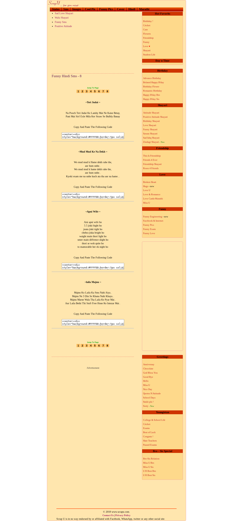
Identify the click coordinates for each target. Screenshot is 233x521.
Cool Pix (90, 9)
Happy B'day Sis (151, 99)
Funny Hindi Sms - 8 (67, 76)
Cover (121, 9)
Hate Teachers (150, 440)
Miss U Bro (148, 462)
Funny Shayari (150, 129)
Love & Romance (151, 194)
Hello (146, 381)
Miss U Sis (148, 467)
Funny (146, 42)
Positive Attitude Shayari (155, 116)
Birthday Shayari (151, 121)
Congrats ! (148, 436)
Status (56, 9)
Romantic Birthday (152, 90)
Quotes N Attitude (152, 393)
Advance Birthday (152, 78)
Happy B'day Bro (151, 95)
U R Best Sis (149, 475)
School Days (149, 397)
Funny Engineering (155, 216)
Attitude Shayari (151, 112)
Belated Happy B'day (153, 82)
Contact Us (108, 515)
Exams (146, 428)
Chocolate (148, 368)
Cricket (146, 25)
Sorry (148, 406)
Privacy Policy (123, 515)
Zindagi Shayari (154, 142)
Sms (65, 9)
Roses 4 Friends (151, 168)
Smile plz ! (148, 401)
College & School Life (154, 420)
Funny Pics (106, 9)
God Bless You (150, 372)
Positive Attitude (63, 26)
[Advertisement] (93, 50)
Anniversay (148, 364)
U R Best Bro (149, 471)
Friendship (148, 38)
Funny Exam (149, 229)
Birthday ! (148, 21)
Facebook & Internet (153, 220)
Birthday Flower (151, 86)
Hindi (131, 9)
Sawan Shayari (150, 133)
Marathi (144, 9)
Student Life (149, 54)
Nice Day (147, 389)
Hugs (148, 186)
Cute (145, 29)
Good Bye (148, 377)
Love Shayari (149, 125)
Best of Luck (149, 432)
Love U (146, 190)
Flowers (147, 33)
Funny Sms (60, 22)
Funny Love (149, 233)
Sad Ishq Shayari (151, 137)
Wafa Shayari (62, 17)
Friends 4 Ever (150, 160)
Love (146, 46)
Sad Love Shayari (64, 13)
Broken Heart (149, 182)
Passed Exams (150, 444)
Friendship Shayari (152, 164)
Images (76, 9)
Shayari (147, 50)
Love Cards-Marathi (153, 198)
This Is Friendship (152, 155)
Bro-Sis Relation (151, 458)
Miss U (146, 202)
